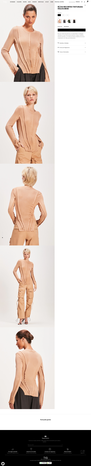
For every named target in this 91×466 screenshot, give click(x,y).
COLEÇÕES (19, 1)
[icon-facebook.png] (81, 451)
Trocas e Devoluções (64, 52)
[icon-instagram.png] (83, 451)
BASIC (29, 1)
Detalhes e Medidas (64, 43)
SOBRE (51, 1)
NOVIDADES (12, 1)
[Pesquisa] (74, 2)
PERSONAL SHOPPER (59, 1)
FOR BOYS (34, 1)
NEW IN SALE (41, 1)
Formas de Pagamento (65, 47)
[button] (85, 5)
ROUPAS (25, 1)
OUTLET (47, 1)
